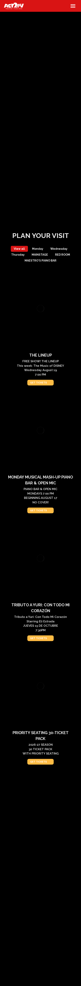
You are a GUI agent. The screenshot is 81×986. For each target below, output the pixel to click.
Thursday (18, 254)
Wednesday (58, 248)
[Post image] (41, 308)
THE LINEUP (40, 355)
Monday (37, 248)
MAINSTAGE (40, 254)
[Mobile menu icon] (73, 6)
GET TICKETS (38, 382)
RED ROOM (62, 254)
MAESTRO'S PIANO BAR (40, 260)
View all (19, 248)
